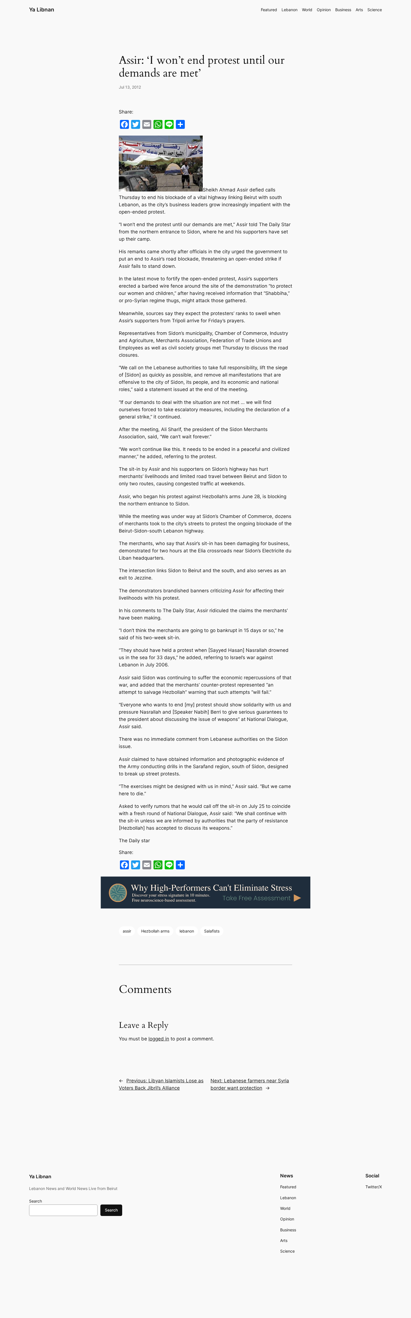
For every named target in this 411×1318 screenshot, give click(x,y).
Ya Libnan (41, 9)
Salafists (211, 931)
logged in (158, 1039)
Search (35, 1201)
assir (127, 931)
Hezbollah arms (155, 931)
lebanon (186, 931)
